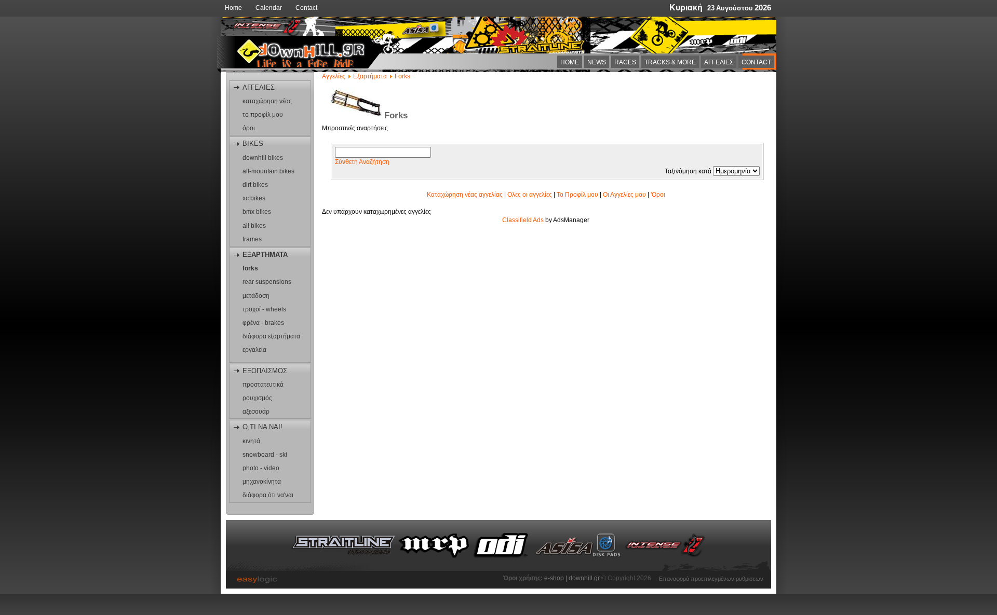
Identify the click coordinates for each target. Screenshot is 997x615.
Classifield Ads (523, 220)
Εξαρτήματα (370, 76)
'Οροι (658, 194)
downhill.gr (585, 578)
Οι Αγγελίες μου (624, 194)
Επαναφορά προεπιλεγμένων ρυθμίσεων (711, 578)
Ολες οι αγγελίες (529, 194)
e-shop (554, 578)
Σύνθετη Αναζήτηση (362, 162)
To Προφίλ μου (577, 194)
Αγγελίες (333, 76)
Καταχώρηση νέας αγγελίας (465, 194)
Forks (402, 76)
